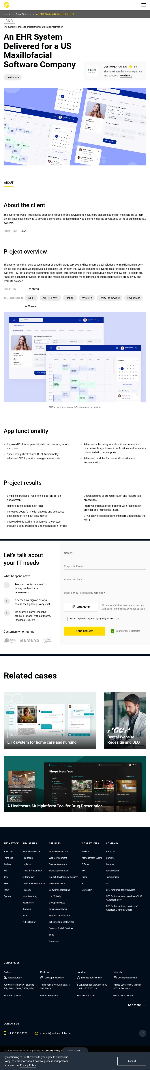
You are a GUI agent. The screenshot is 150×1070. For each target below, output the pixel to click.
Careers (110, 858)
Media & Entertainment (33, 883)
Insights (110, 864)
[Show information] (117, 618)
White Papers (112, 870)
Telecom (26, 890)
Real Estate (27, 902)
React (6, 890)
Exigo (84, 877)
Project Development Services (63, 877)
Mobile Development (59, 851)
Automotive (28, 877)
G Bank (85, 864)
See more (134, 1005)
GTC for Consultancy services (120, 890)
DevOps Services (57, 902)
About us (110, 851)
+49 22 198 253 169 (123, 995)
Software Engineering (59, 890)
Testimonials (112, 877)
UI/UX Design (55, 896)
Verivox (85, 851)
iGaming (26, 909)
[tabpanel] (75, 364)
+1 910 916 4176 (12, 995)
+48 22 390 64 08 (49, 995)
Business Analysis (58, 909)
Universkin (87, 890)
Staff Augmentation (59, 870)
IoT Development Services (61, 922)
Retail (25, 915)
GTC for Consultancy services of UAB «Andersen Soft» (124, 898)
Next (79, 1050)
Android (8, 864)
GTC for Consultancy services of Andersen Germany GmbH (122, 908)
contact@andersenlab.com (55, 1033)
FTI (83, 883)
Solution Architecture (59, 915)
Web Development (58, 858)
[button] (143, 5)
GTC (108, 883)
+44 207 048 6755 (86, 995)
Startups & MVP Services (61, 928)
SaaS (51, 934)
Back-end (8, 851)
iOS (5, 870)
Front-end (8, 858)
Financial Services (31, 851)
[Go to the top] (142, 1033)
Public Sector (28, 922)
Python (7, 896)
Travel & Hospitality (32, 870)
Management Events (92, 858)
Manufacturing (29, 896)
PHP (6, 883)
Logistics (26, 864)
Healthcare (27, 858)
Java (6, 877)
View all (32, 306)
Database (54, 941)
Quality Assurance (58, 864)
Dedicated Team (57, 883)
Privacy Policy (53, 1050)
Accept (132, 1061)
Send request (84, 631)
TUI (83, 870)
